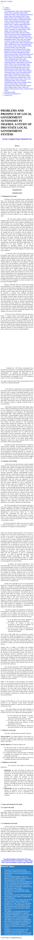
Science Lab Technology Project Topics (17, 79)
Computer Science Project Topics (18, 26)
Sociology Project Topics (16, 84)
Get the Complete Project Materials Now (17, 139)
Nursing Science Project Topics (17, 66)
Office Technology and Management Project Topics (17, 66)
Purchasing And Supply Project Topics (20, 77)
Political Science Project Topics (17, 70)
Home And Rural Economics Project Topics (18, 46)
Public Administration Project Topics (19, 74)
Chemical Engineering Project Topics (19, 21)
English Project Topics (15, 36)
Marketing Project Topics (16, 59)
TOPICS (6, 8)
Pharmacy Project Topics (11, 69)
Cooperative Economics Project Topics (20, 29)
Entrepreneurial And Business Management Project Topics (17, 36)
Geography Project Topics (16, 42)
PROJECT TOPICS (6, 1)
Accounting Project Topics (12, 11)
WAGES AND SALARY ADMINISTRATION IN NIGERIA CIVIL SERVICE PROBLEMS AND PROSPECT (18, 896)
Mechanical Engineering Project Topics (16, 61)
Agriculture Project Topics (20, 13)
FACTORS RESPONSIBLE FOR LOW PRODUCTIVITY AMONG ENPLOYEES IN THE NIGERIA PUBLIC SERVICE (18, 878)
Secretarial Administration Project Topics (15, 81)
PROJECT (7, 9)
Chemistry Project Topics (11, 23)
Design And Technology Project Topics (15, 31)
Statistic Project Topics (15, 87)
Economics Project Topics (11, 32)
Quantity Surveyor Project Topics (13, 79)
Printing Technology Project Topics (17, 71)
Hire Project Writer (9, 92)
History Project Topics (15, 46)
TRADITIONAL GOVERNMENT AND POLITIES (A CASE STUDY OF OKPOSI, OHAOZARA (17, 891)
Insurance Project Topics (16, 54)
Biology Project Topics (10, 18)
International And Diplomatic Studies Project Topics (18, 55)
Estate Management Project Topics (18, 38)
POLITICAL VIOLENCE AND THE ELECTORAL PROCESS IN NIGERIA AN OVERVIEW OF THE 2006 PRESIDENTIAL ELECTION (18, 872)
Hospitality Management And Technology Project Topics (17, 48)
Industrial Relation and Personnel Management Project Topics (17, 52)
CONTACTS (8, 95)
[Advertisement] (17, 348)
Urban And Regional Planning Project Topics (16, 88)
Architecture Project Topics (12, 14)
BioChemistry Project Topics (21, 16)
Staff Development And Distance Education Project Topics (17, 85)
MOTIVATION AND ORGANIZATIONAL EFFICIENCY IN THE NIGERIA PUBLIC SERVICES (17, 908)
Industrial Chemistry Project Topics (14, 51)
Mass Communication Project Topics (15, 60)
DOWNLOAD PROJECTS (12, 94)
